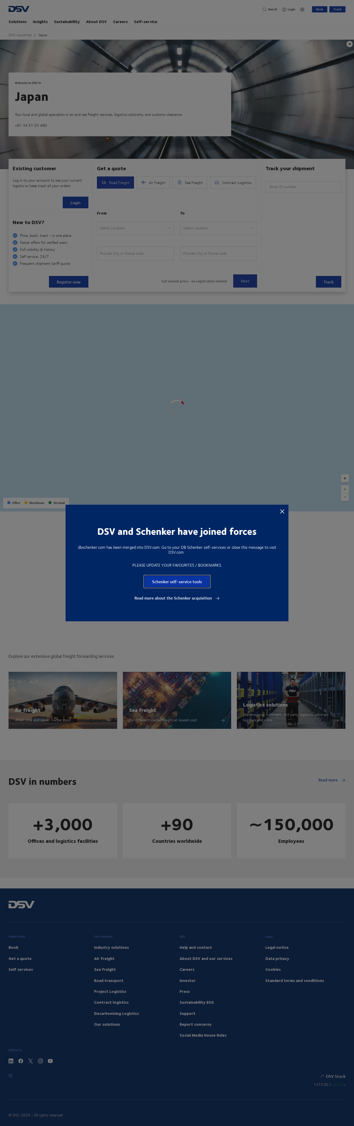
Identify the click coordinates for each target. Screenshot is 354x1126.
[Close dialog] (282, 511)
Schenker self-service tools (177, 582)
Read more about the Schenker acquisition (173, 598)
